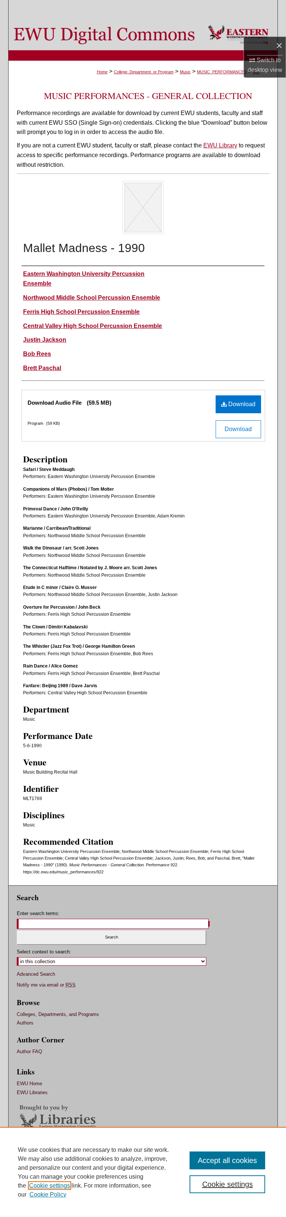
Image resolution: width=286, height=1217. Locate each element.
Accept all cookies (227, 1160)
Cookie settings (49, 1185)
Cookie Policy (47, 1194)
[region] (143, 1172)
